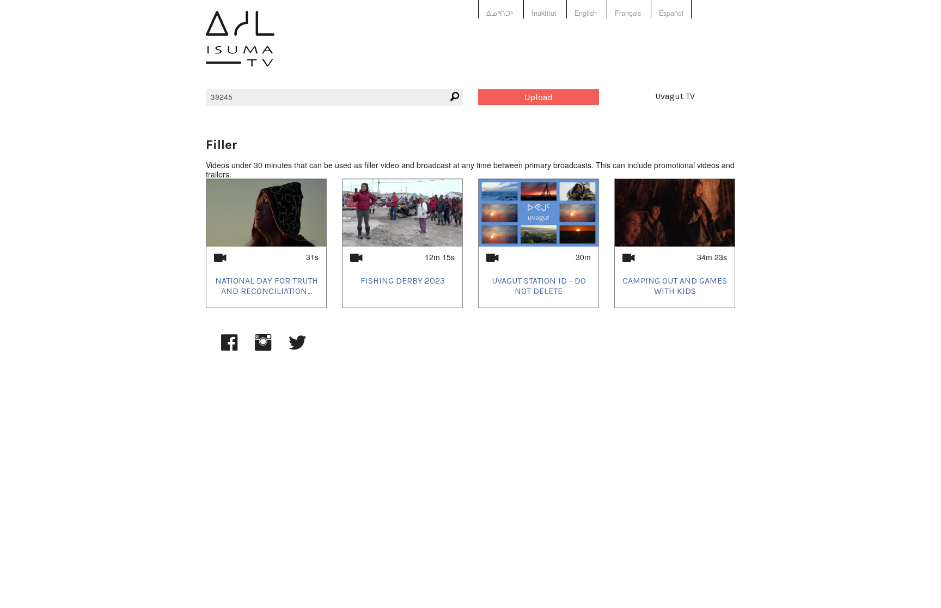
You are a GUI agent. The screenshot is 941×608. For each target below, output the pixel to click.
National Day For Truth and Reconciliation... (266, 285)
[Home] (240, 46)
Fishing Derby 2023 (402, 280)
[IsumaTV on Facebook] (229, 347)
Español (671, 13)
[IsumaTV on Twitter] (297, 347)
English (586, 13)
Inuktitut (544, 13)
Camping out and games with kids (674, 285)
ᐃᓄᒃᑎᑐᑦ (500, 13)
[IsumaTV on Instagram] (263, 347)
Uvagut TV (675, 96)
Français (628, 13)
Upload (538, 97)
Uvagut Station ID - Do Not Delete (539, 285)
